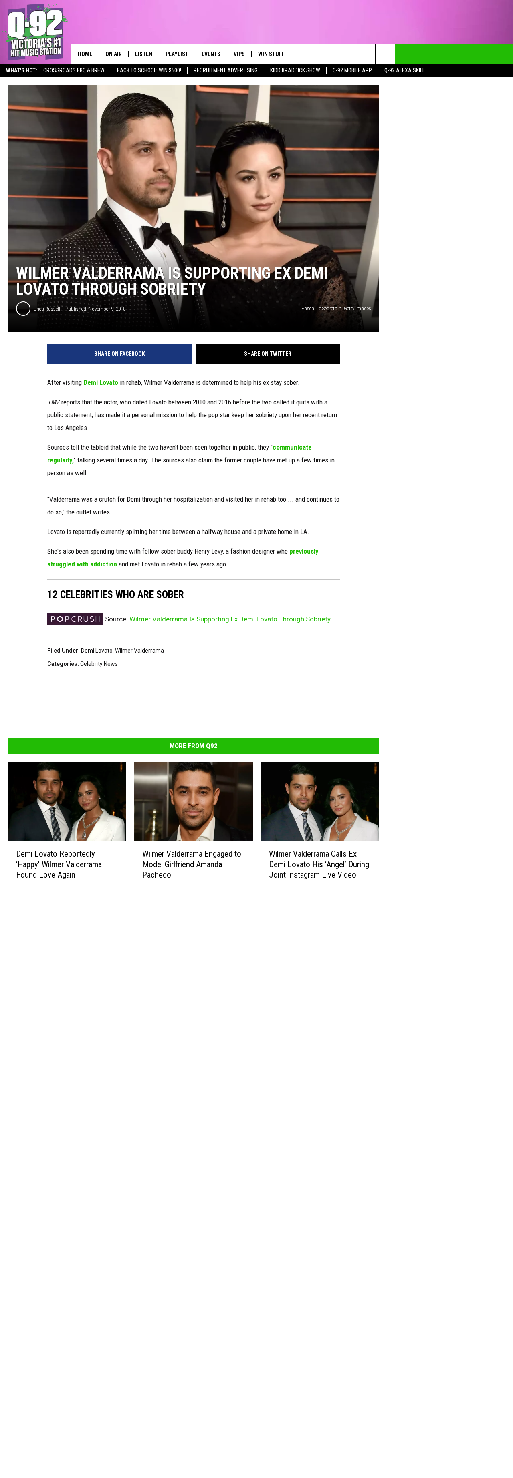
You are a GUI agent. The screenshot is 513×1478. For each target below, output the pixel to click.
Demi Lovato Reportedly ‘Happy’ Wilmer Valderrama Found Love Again (59, 864)
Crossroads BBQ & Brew (74, 70)
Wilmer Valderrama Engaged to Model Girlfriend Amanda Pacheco (191, 864)
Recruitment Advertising (226, 70)
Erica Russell (47, 309)
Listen (143, 54)
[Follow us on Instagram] (365, 54)
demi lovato (97, 650)
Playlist (177, 54)
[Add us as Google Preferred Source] (325, 54)
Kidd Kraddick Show (295, 70)
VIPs (239, 54)
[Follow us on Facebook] (345, 54)
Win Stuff (271, 54)
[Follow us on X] (385, 54)
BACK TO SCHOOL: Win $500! (149, 70)
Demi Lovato (100, 382)
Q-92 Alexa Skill (404, 70)
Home (85, 54)
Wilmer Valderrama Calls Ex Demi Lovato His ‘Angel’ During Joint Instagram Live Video (319, 864)
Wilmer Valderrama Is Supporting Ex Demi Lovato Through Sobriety (230, 619)
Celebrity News (99, 664)
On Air (113, 54)
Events (211, 54)
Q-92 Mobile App (352, 70)
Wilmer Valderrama (139, 650)
